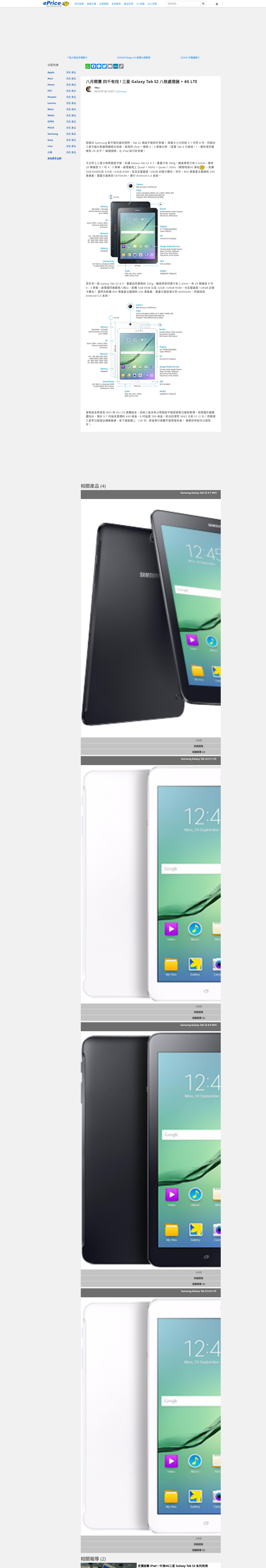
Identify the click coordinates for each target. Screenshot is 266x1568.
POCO (51, 127)
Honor (51, 84)
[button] (217, 4)
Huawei (52, 96)
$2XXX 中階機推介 (190, 57)
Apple (51, 72)
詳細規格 (198, 746)
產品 (73, 72)
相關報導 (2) (198, 751)
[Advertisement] (151, 117)
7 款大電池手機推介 (77, 57)
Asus (50, 78)
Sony (50, 139)
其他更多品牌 (54, 158)
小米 (50, 152)
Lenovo (52, 103)
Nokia (51, 115)
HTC (50, 90)
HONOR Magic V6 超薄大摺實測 (133, 57)
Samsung (53, 133)
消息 (68, 72)
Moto (51, 109)
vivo (50, 146)
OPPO (51, 121)
